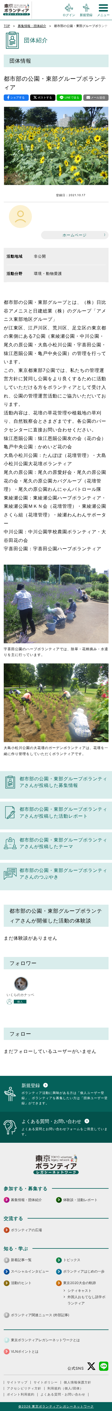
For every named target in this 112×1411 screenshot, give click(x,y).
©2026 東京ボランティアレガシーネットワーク (56, 1406)
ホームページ (75, 235)
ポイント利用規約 (20, 1394)
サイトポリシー (46, 1382)
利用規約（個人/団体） (65, 1388)
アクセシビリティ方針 (24, 1388)
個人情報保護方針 (77, 1382)
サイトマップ (17, 1382)
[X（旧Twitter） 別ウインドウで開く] (91, 1366)
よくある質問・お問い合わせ (62, 1394)
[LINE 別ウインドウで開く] (104, 1366)
